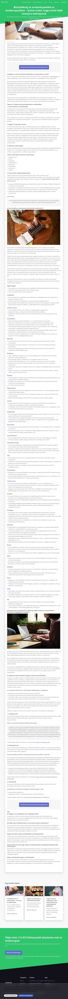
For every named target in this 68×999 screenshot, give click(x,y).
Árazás (50, 2)
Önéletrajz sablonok (37, 2)
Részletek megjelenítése (10, 995)
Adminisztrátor (11, 481)
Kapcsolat (56, 2)
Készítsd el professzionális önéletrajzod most (34, 67)
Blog (46, 2)
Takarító (9, 401)
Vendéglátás (10, 295)
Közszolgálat (10, 424)
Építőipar (9, 375)
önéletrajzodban (54, 76)
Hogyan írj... (48, 983)
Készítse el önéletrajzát (13, 952)
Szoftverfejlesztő (12, 435)
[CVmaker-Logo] (5, 2)
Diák (8, 455)
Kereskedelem (11, 318)
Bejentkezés (63, 2)
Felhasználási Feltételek (35, 983)
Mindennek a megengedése (25, 995)
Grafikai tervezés (12, 308)
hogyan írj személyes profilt (43, 742)
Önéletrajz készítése (26, 2)
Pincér (9, 578)
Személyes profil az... (50, 980)
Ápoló (8, 556)
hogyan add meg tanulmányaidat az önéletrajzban (36, 797)
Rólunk (22, 980)
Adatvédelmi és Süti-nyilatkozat (37, 980)
